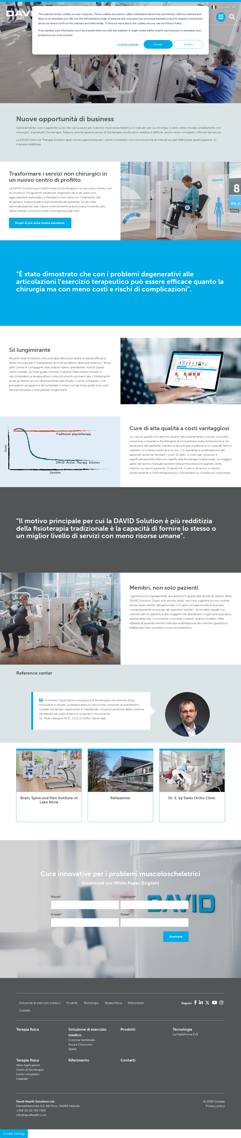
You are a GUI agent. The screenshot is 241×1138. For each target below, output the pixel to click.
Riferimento (136, 1003)
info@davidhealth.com (31, 1115)
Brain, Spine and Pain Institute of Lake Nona (49, 800)
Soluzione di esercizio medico (39, 1003)
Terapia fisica (113, 1003)
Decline (188, 44)
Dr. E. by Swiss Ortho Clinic (192, 798)
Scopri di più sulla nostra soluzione (40, 223)
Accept (158, 44)
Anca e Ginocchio (80, 1044)
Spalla (72, 1049)
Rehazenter (120, 798)
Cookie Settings (14, 1133)
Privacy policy (215, 1106)
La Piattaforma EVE (185, 1034)
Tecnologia (91, 1003)
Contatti (24, 1010)
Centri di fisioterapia (29, 1069)
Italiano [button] (224, 7)
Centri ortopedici (28, 1074)
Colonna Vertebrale (81, 1040)
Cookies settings (128, 44)
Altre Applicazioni (28, 1065)
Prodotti (72, 1003)
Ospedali (22, 1078)
